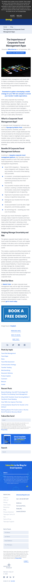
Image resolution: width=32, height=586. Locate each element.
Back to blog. (16, 335)
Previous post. (16, 330)
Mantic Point (7, 284)
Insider (3, 384)
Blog (11, 27)
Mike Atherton (12, 49)
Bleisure (3, 381)
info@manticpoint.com (23, 495)
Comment (4, 378)
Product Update (6, 376)
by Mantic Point (14, 127)
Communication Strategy (8, 364)
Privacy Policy (22, 11)
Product (5, 497)
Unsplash (13, 326)
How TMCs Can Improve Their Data (11, 402)
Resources (6, 507)
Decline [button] (19, 15)
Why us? (5, 500)
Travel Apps (4, 356)
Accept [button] (12, 15)
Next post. (16, 339)
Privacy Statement (8, 512)
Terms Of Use (7, 519)
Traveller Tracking (6, 367)
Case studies (7, 505)
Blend (13, 581)
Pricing (5, 502)
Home (5, 27)
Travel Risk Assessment (7, 362)
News (3, 359)
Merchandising (5, 370)
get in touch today (11, 301)
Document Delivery (7, 373)
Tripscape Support (8, 521)
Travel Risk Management (16, 52)
